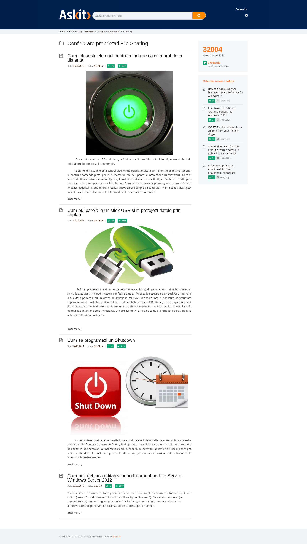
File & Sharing (75, 31)
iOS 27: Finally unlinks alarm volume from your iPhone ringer (225, 130)
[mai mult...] (74, 199)
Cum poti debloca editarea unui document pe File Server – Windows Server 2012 (126, 478)
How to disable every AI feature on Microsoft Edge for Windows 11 (225, 92)
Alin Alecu (98, 65)
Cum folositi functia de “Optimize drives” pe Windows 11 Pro (221, 111)
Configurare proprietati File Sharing (114, 31)
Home (62, 31)
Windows (89, 31)
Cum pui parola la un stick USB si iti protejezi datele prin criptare (124, 212)
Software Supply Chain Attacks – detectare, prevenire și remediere (221, 169)
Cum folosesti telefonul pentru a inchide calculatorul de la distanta (124, 58)
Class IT (117, 536)
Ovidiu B (98, 485)
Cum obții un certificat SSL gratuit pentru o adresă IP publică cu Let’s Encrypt (223, 150)
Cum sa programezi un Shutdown (101, 340)
